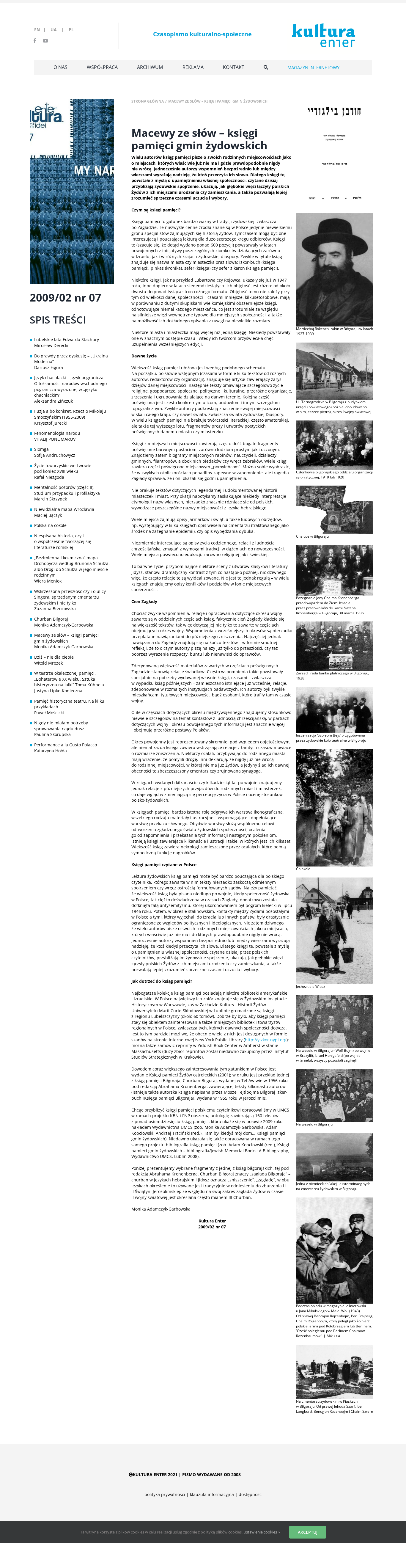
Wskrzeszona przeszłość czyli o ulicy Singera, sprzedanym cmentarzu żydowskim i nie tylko (70, 597)
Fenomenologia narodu (57, 433)
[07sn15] (334, 487)
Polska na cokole (50, 525)
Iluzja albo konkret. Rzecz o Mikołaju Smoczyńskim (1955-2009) (70, 414)
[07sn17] (334, 623)
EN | (41, 29)
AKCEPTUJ (307, 1532)
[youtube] (45, 40)
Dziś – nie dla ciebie (54, 657)
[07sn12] (334, 215)
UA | (59, 29)
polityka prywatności (164, 1494)
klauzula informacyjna (212, 1494)
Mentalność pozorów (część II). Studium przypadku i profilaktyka (67, 490)
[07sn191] (334, 879)
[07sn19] (334, 751)
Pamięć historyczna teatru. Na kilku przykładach (69, 704)
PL (71, 29)
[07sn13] (334, 344)
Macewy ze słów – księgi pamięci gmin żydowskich (66, 638)
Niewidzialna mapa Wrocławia (64, 509)
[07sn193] (334, 1071)
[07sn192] (334, 997)
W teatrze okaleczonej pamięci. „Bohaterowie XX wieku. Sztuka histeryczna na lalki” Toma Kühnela (69, 678)
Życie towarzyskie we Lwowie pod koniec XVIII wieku (62, 468)
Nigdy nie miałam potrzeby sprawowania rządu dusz (61, 726)
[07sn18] (334, 689)
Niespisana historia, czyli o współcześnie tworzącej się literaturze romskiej (62, 541)
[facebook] (34, 40)
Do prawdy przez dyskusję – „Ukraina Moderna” (71, 359)
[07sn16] (334, 547)
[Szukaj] (266, 67)
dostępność (250, 1494)
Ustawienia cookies (260, 1532)
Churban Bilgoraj (51, 619)
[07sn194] (334, 1135)
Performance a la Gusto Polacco (65, 745)
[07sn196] (334, 1346)
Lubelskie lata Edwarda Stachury (66, 339)
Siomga (41, 449)
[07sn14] (334, 422)
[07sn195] (334, 1199)
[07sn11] (334, 101)
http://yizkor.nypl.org (266, 1040)
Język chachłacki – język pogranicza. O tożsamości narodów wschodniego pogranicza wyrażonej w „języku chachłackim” (70, 386)
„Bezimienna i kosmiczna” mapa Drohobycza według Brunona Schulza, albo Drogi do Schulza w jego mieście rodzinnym (72, 566)
